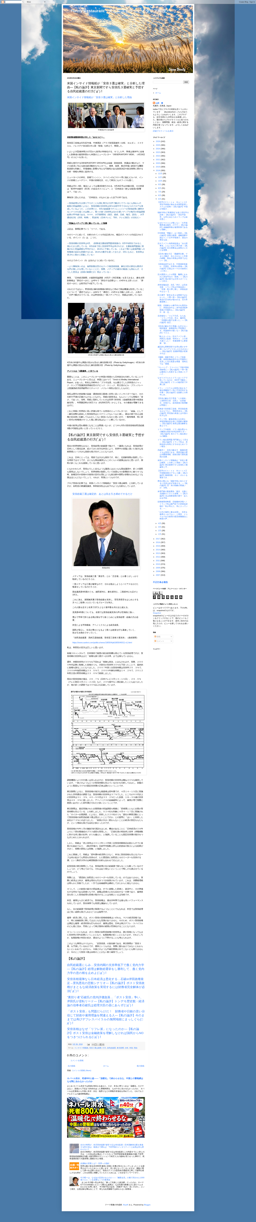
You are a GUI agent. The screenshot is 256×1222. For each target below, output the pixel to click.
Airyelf (125, 1205)
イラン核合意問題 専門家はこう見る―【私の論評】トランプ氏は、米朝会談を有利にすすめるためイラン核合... (173, 443)
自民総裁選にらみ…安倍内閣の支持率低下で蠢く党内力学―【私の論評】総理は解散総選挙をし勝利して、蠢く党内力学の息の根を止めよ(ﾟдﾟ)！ (105, 969)
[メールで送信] (93, 1044)
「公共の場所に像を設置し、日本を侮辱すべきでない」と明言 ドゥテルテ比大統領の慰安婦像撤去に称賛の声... (173, 515)
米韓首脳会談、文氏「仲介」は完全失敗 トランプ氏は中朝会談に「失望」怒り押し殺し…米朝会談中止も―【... (173, 288)
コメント (160, 641)
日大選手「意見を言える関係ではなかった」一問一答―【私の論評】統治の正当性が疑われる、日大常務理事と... (173, 298)
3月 (160, 527)
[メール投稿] (88, 1044)
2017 (158, 539)
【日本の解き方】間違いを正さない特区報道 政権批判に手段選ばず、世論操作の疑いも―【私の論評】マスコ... (173, 329)
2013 (158, 553)
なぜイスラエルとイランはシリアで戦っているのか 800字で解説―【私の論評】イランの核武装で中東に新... (173, 381)
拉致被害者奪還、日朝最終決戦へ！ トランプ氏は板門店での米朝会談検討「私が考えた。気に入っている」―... (173, 505)
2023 (158, 152)
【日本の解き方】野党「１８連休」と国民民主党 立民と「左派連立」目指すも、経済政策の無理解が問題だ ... (173, 401)
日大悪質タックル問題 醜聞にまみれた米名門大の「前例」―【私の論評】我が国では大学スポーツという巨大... (173, 277)
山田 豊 (159, 103)
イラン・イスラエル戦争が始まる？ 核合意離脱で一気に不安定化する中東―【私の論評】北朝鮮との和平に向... (173, 391)
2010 (158, 564)
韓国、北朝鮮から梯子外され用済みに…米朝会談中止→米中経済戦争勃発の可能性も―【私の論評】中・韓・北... (173, 308)
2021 (158, 159)
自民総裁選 (111, 1048)
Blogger (147, 1205)
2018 (158, 170)
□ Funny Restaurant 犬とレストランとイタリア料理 (116, 11)
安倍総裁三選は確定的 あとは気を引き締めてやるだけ (102, 494)
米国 (131, 1048)
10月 (160, 181)
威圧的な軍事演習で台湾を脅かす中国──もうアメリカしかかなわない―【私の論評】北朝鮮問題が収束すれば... (173, 350)
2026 (158, 141)
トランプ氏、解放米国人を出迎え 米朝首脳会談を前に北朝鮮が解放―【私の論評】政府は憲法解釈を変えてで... (173, 422)
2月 (160, 530)
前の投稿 (140, 1066)
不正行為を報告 (160, 582)
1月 (160, 534)
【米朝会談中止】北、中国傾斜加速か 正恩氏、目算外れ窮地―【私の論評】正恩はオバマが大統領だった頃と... (173, 267)
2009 (158, 568)
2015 (158, 546)
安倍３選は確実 (95, 1048)
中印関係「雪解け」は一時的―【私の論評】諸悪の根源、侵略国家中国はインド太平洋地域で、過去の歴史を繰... (173, 236)
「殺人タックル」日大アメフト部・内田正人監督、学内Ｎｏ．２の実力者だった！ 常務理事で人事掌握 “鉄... (173, 339)
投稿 (158, 637)
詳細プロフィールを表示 (163, 131)
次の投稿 (71, 1066)
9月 (160, 184)
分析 (126, 1048)
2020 (158, 163)
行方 (104, 1048)
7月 (160, 192)
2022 (158, 156)
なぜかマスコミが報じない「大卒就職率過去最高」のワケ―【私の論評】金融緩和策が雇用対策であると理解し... (173, 226)
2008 (158, 571)
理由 (135, 1048)
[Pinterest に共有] (103, 1044)
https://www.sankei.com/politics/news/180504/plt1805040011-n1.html (102, 642)
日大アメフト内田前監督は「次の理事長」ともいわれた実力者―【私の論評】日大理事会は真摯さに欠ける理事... (173, 246)
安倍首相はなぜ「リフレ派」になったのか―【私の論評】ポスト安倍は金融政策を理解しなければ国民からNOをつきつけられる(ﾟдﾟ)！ (105, 1033)
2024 (158, 149)
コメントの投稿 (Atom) (81, 1070)
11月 (160, 177)
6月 (160, 195)
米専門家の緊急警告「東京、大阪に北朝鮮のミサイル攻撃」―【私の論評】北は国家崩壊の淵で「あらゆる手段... (173, 494)
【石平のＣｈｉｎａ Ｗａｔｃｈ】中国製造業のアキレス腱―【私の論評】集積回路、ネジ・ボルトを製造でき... (173, 474)
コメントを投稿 (76, 1060)
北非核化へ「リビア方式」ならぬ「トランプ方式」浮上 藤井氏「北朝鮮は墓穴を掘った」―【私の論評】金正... (173, 319)
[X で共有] (98, 1044)
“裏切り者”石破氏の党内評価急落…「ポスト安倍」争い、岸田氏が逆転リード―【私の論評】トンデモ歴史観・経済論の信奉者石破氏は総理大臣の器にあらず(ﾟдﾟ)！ (105, 1001)
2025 (158, 145)
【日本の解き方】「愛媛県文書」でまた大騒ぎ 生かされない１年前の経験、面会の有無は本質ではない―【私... (173, 257)
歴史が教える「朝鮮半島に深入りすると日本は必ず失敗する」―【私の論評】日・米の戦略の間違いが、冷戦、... (173, 484)
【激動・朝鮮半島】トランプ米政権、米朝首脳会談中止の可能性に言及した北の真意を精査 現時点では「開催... (173, 360)
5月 (160, 199)
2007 (158, 575)
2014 (158, 550)
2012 (158, 557)
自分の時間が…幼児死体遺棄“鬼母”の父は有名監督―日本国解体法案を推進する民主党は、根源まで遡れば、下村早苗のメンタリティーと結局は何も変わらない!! (112, 1147)
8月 (160, 188)
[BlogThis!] (95, 1044)
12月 (160, 173)
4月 (160, 523)
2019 (158, 167)
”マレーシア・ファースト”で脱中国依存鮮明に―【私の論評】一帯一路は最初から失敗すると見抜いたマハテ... (173, 370)
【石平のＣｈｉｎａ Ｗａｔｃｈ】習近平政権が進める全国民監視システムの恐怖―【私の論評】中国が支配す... (173, 205)
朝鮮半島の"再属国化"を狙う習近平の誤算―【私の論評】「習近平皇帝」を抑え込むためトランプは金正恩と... (173, 215)
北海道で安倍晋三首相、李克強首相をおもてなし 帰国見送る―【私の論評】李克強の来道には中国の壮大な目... (173, 412)
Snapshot (157, 613)
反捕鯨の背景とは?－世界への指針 (94, 1163)
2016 (158, 542)
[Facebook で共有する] (100, 1044)
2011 (158, 560)
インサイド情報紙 (81, 1048)
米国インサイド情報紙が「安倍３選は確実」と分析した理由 (99, 97)
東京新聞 (120, 1048)
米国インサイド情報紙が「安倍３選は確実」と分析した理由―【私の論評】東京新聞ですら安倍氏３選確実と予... (173, 463)
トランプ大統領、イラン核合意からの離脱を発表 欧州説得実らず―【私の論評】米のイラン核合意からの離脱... (173, 432)
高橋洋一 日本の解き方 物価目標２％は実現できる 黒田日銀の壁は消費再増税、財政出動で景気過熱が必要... (173, 453)
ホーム (106, 1066)
